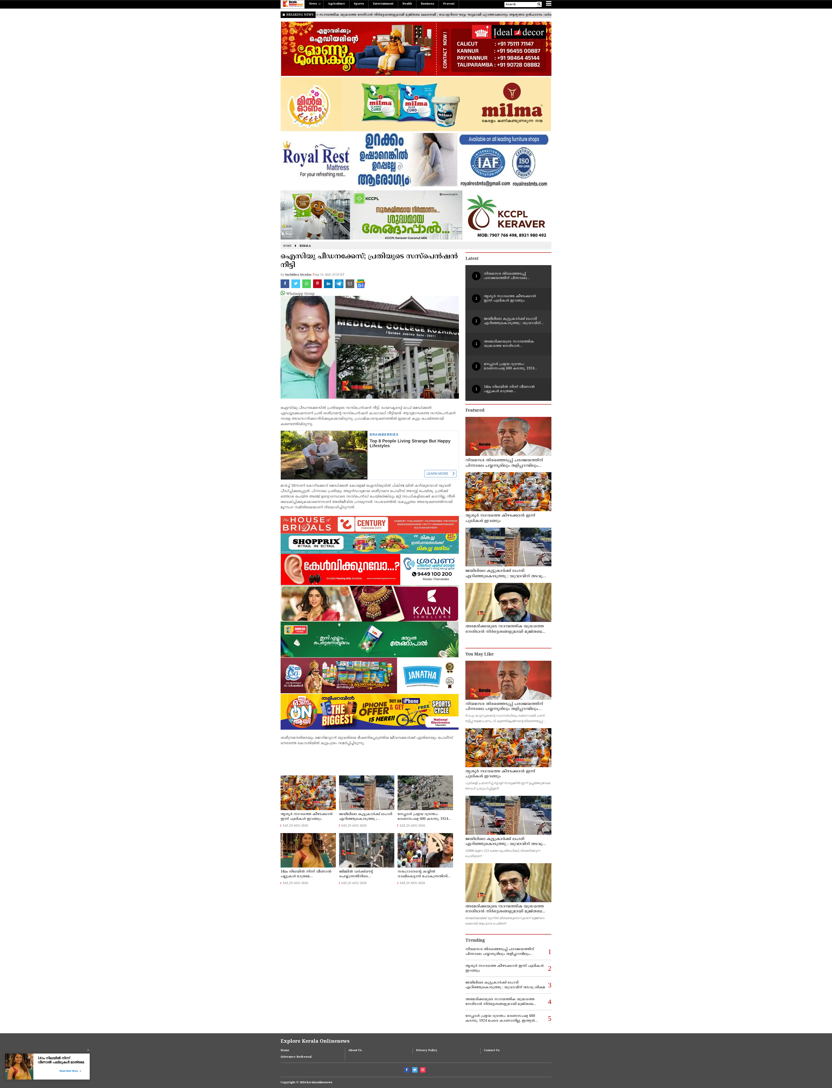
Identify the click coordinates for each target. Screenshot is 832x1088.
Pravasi (448, 4)
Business (427, 4)
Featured (474, 410)
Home (287, 246)
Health (407, 4)
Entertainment (383, 4)
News (313, 4)
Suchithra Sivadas (298, 275)
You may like (479, 654)
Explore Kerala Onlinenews (315, 1041)
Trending (475, 940)
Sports (359, 4)
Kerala (305, 246)
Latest (471, 259)
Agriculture (336, 4)
